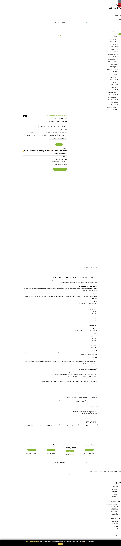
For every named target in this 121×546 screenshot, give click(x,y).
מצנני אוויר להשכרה (112, 61)
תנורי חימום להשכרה (112, 59)
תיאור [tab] (97, 267)
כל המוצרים (42, 156)
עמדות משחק (113, 48)
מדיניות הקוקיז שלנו (35, 541)
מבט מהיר (89, 441)
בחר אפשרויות (89, 449)
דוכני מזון (116, 36)
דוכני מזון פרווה (113, 41)
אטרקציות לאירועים (114, 46)
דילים (119, 11)
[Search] (119, 34)
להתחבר (92, 413)
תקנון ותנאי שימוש (29, 541)
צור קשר (117, 15)
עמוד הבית (65, 115)
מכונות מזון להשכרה (112, 54)
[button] (65, 148)
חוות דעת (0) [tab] (85, 267)
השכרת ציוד (115, 53)
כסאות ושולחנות (113, 63)
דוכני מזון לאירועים (60, 115)
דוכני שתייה (114, 44)
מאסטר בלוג (115, 71)
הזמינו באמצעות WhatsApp (60, 169)
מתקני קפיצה (113, 49)
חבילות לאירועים (114, 64)
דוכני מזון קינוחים (112, 43)
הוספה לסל (59, 144)
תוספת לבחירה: (64, 129)
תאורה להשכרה (113, 57)
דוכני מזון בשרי (113, 38)
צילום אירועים (113, 51)
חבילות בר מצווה (112, 66)
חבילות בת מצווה (112, 68)
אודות (118, 19)
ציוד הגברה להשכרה (112, 56)
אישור (60, 543)
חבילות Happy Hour (111, 69)
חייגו (119, 539)
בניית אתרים (118, 535)
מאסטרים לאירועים (92, 288)
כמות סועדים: (64, 123)
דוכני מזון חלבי (113, 39)
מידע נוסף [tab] (92, 267)
